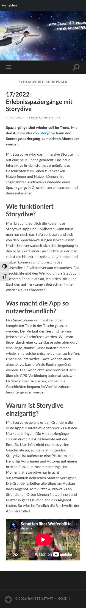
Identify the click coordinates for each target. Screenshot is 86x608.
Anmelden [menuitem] (9, 5)
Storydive (47, 133)
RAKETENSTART (43, 27)
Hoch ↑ (64, 598)
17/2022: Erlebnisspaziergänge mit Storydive (39, 102)
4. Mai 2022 (15, 117)
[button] (8, 599)
